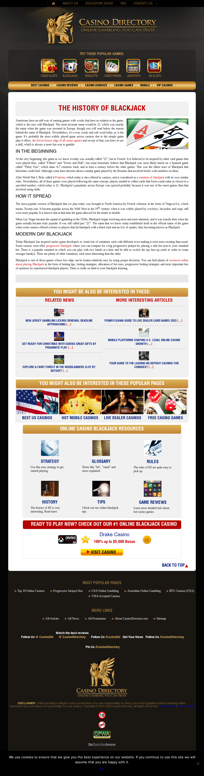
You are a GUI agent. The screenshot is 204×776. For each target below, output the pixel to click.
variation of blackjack (151, 177)
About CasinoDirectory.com (131, 618)
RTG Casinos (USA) (181, 590)
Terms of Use (167, 706)
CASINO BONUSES (96, 85)
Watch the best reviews (72, 635)
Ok (102, 769)
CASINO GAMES (123, 85)
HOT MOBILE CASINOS (80, 418)
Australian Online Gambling (144, 590)
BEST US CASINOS (37, 418)
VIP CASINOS (165, 85)
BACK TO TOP (173, 566)
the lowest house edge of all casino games (57, 140)
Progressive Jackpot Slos (68, 590)
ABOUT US (70, 3)
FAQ (123, 3)
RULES (152, 462)
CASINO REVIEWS (67, 85)
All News (73, 618)
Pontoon (60, 177)
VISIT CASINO (103, 552)
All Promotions (97, 618)
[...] (68, 324)
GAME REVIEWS (152, 503)
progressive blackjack (59, 246)
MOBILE (145, 85)
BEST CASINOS (40, 85)
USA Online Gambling (105, 590)
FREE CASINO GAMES (165, 418)
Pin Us (103, 647)
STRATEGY (50, 462)
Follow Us (37, 637)
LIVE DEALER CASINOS (122, 418)
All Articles (52, 618)
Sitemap (161, 618)
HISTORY (49, 503)
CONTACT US (143, 3)
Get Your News (133, 637)
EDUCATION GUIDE (99, 3)
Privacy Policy (186, 706)
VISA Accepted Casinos (106, 596)
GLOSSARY (101, 462)
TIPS (101, 503)
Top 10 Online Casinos (31, 590)
